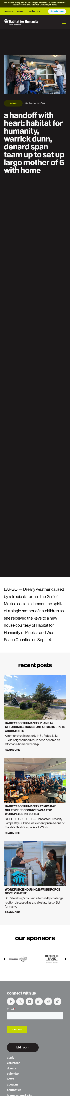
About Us (12, 1084)
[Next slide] (65, 959)
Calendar (13, 1073)
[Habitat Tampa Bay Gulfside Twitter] (20, 1001)
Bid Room (22, 1047)
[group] (18, 959)
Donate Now (57, 11)
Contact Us (34, 11)
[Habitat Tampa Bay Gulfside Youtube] (29, 1001)
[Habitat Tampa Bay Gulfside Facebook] (11, 1001)
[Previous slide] (4, 959)
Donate (11, 1068)
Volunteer (13, 1063)
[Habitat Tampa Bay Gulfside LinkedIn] (39, 1001)
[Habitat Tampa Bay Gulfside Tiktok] (57, 1001)
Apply (10, 1057)
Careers (8, 11)
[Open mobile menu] (64, 22)
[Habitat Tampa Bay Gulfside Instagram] (48, 1001)
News (20, 11)
